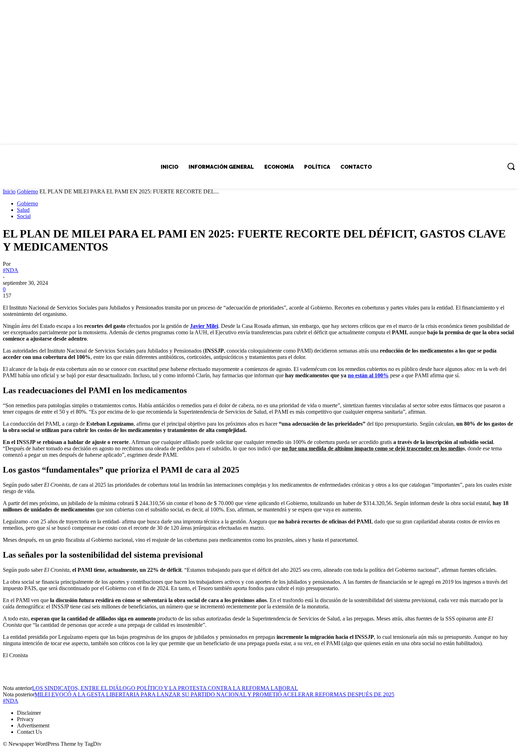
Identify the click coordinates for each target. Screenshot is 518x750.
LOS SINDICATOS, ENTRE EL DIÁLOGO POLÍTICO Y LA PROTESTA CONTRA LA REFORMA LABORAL (165, 688)
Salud (23, 210)
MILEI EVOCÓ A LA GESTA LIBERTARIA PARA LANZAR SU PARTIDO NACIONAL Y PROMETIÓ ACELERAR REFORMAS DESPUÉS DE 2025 (214, 694)
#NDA (10, 270)
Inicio (9, 191)
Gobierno (27, 191)
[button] (511, 166)
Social (24, 216)
